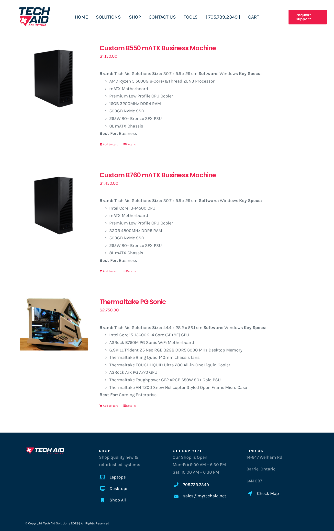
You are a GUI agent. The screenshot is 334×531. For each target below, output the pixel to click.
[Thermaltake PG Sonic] (54, 324)
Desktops (119, 488)
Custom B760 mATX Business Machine (158, 175)
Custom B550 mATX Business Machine (158, 48)
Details (131, 144)
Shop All (118, 500)
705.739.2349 (196, 484)
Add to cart (110, 144)
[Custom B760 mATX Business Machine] (54, 205)
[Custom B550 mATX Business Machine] (54, 78)
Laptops (118, 477)
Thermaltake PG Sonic (133, 301)
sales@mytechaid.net (204, 496)
